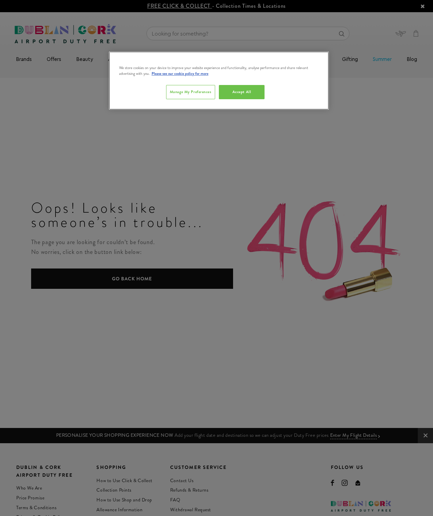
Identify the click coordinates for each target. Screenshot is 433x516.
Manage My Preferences (190, 92)
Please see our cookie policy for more (180, 73)
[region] (219, 80)
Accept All (241, 92)
